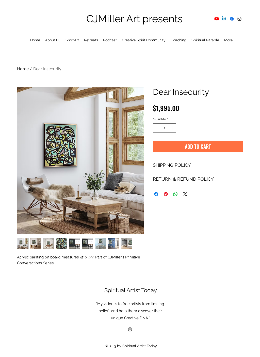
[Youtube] (216, 18)
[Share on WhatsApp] (175, 194)
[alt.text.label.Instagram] (239, 18)
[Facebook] (231, 18)
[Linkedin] (224, 18)
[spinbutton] (165, 128)
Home (23, 68)
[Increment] (173, 128)
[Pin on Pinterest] (166, 194)
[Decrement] (157, 128)
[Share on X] (185, 194)
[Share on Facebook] (156, 194)
